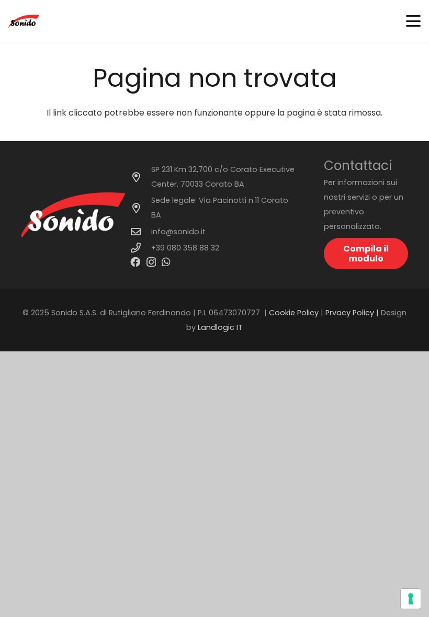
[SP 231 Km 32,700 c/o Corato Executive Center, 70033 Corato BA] (140, 177)
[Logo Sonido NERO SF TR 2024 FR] (23, 21)
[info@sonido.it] (140, 231)
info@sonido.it (178, 231)
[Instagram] (151, 262)
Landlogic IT (220, 327)
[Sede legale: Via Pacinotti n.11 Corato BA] (140, 208)
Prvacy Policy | (353, 312)
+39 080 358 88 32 (185, 248)
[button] (413, 21)
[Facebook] (135, 262)
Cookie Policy (294, 312)
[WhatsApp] (166, 262)
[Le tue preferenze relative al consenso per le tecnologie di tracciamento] (411, 599)
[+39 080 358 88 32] (140, 248)
